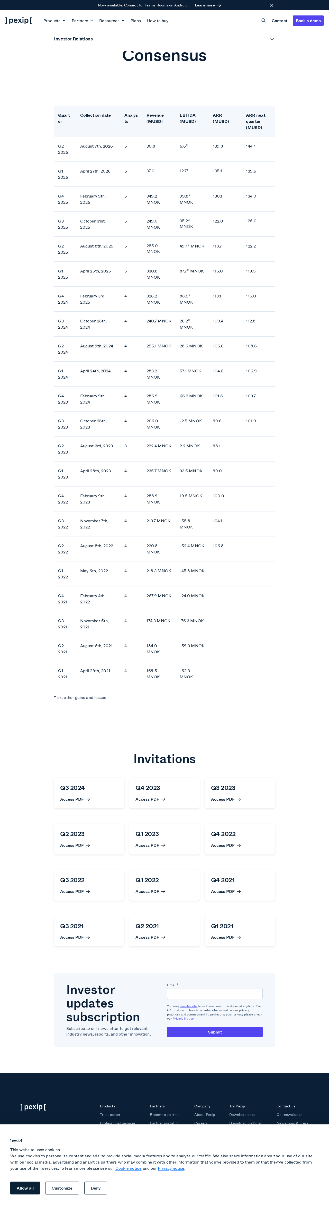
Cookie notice (128, 1168)
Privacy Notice (183, 1018)
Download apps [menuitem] (242, 1114)
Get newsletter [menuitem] (289, 1114)
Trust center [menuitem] (110, 1114)
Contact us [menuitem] (286, 1106)
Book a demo (308, 20)
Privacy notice (171, 1168)
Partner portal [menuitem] (162, 1123)
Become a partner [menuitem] (165, 1114)
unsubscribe (188, 1006)
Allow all (25, 1188)
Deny (96, 1188)
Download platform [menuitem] (245, 1123)
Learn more (205, 5)
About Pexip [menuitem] (204, 1114)
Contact (280, 20)
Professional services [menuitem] (117, 1123)
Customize (62, 1188)
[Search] (263, 20)
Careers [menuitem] (200, 1123)
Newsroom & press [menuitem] (292, 1123)
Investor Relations (73, 39)
